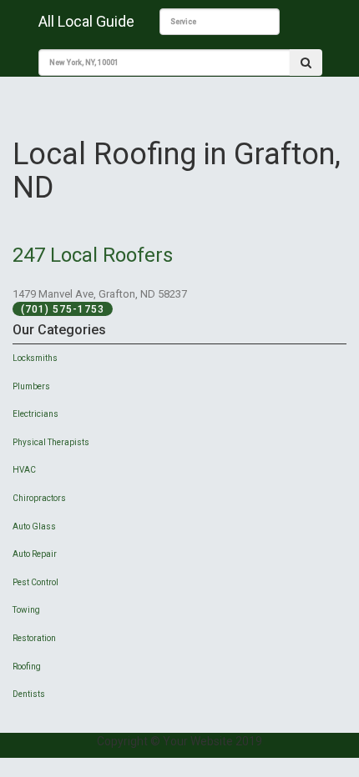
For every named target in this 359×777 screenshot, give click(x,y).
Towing (26, 609)
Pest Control (35, 582)
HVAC (24, 469)
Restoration (34, 638)
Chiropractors (39, 498)
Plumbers (31, 386)
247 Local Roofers (93, 255)
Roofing (27, 666)
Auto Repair (35, 554)
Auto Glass (34, 526)
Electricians (35, 414)
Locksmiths (35, 358)
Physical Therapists (51, 442)
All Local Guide (86, 21)
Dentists (29, 694)
